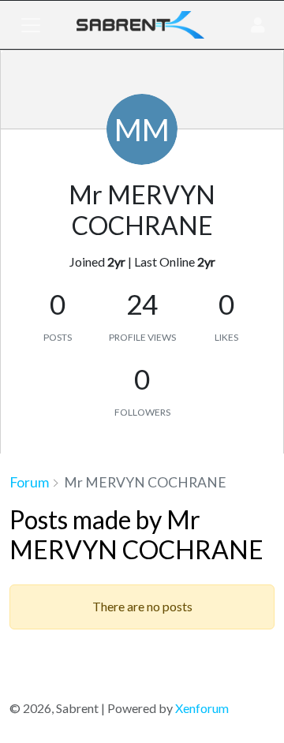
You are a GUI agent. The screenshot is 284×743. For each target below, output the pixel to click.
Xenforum (202, 707)
